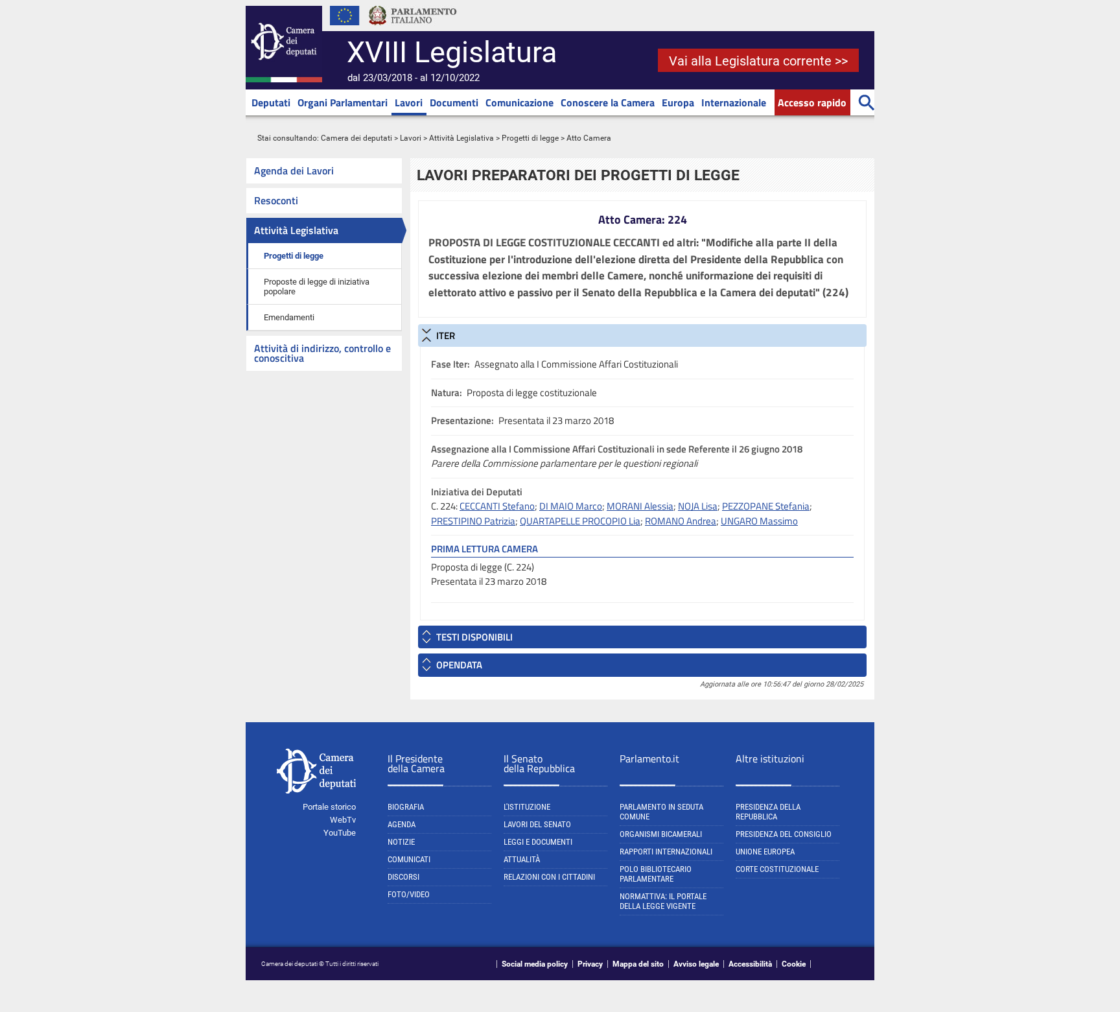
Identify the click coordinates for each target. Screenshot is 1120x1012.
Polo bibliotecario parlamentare (656, 874)
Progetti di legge (530, 138)
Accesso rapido (812, 102)
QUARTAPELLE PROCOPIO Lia (580, 520)
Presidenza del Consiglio (784, 834)
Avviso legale (696, 964)
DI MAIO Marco (570, 506)
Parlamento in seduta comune (661, 811)
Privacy (590, 964)
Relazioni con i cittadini (549, 877)
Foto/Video (409, 894)
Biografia (406, 807)
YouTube (339, 833)
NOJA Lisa (698, 506)
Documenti (454, 102)
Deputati (270, 102)
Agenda (401, 824)
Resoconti (276, 200)
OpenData (459, 664)
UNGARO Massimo (759, 520)
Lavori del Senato (537, 824)
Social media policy (535, 964)
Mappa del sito (638, 964)
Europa (678, 102)
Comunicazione (519, 102)
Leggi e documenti (538, 842)
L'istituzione (527, 807)
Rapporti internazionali (666, 851)
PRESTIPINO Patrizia (473, 520)
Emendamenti (289, 317)
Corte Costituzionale (777, 869)
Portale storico (329, 807)
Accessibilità (750, 964)
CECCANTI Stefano (497, 506)
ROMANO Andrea (680, 520)
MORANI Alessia (640, 506)
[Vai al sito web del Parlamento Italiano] (413, 28)
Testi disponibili (474, 637)
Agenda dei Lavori (294, 170)
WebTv (343, 820)
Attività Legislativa (461, 138)
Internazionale (733, 102)
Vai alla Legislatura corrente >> (758, 61)
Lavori (409, 102)
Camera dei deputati (356, 138)
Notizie (401, 842)
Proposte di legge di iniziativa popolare (316, 286)
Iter (445, 335)
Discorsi (403, 877)
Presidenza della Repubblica (768, 811)
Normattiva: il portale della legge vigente (663, 901)
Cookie (794, 964)
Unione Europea (765, 851)
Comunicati (409, 859)
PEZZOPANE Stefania (766, 506)
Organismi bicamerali (661, 834)
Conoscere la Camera (608, 102)
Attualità (522, 859)
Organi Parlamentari (343, 102)
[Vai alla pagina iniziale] (284, 79)
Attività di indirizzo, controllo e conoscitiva (322, 353)
